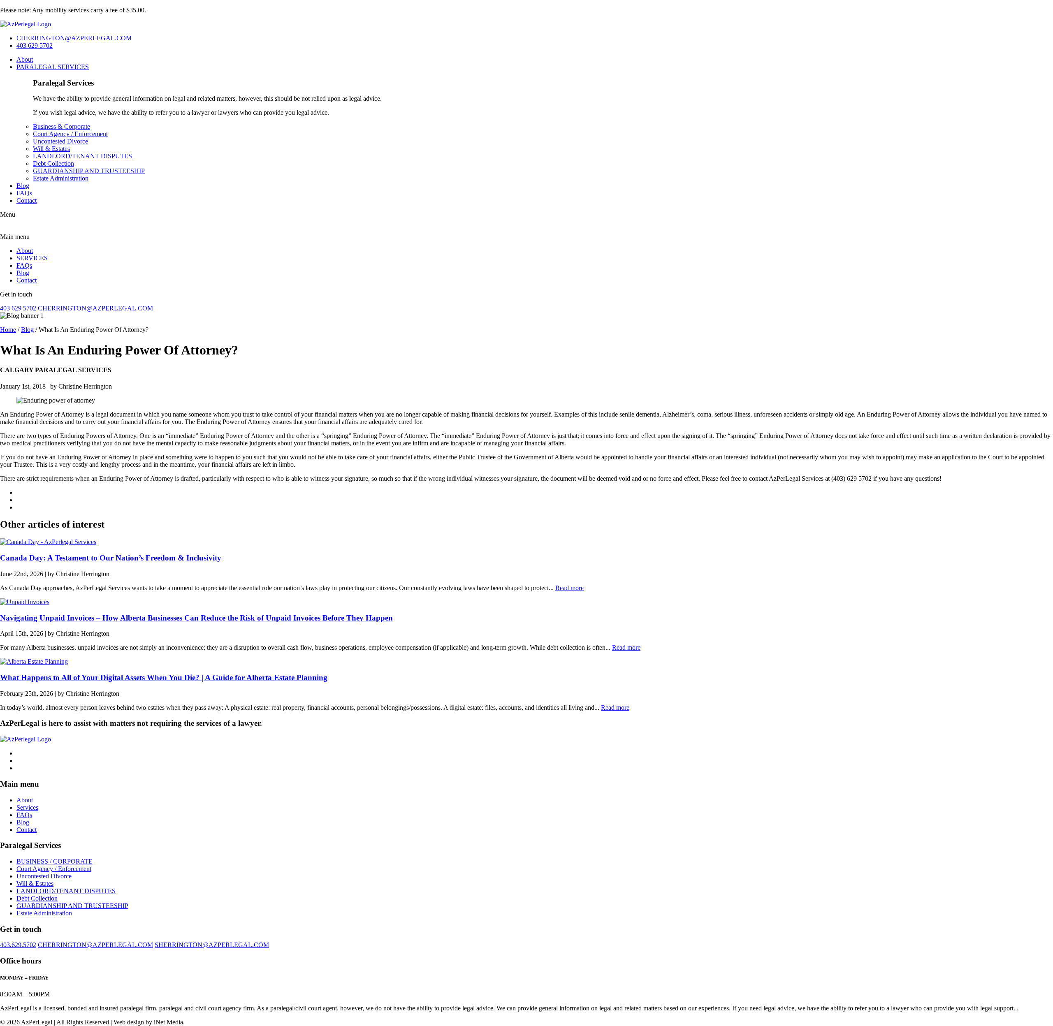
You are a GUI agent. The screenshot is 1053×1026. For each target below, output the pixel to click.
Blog (22, 185)
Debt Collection (53, 163)
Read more (569, 587)
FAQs (24, 193)
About (24, 59)
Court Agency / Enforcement (70, 133)
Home (8, 329)
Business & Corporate (61, 126)
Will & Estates (51, 148)
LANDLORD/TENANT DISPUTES (82, 156)
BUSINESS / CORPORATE (54, 861)
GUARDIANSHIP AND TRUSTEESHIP (89, 170)
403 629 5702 (34, 45)
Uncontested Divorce (60, 141)
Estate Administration (60, 178)
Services (27, 807)
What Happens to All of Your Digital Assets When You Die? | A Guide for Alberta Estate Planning (163, 677)
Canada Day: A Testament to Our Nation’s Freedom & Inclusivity (110, 558)
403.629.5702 (18, 944)
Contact (26, 200)
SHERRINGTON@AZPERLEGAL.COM (212, 944)
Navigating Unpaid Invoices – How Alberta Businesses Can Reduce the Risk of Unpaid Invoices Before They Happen (196, 618)
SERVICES (32, 258)
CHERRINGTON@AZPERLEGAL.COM (74, 38)
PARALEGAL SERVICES (52, 66)
